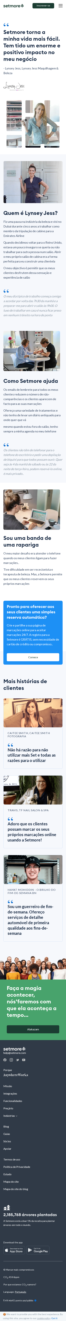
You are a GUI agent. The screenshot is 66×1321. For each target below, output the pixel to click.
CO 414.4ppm (11, 1277)
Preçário (8, 1108)
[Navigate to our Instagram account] (11, 1060)
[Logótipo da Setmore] (13, 6)
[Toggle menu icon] (61, 5)
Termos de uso (11, 1159)
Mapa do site (11, 1181)
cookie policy (43, 1318)
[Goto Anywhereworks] (33, 1075)
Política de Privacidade (16, 1166)
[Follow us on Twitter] (17, 1060)
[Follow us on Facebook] (5, 1060)
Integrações (10, 1093)
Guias (6, 1133)
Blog (6, 1126)
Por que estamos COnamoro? (19, 1284)
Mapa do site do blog (15, 1189)
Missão (7, 1086)
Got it (54, 1318)
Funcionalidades (12, 1100)
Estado (7, 1174)
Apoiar (7, 1148)
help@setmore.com (14, 1052)
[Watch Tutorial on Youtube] (23, 1060)
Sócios (7, 1141)
